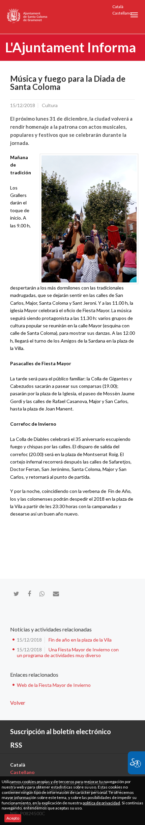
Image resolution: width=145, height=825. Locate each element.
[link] (89, 219)
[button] (134, 15)
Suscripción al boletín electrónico (60, 731)
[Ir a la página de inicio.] (27, 17)
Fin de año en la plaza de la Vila (80, 640)
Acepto (12, 818)
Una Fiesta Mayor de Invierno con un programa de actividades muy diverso (68, 652)
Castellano (122, 13)
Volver (17, 702)
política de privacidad (101, 802)
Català (117, 6)
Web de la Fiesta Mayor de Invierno (54, 685)
